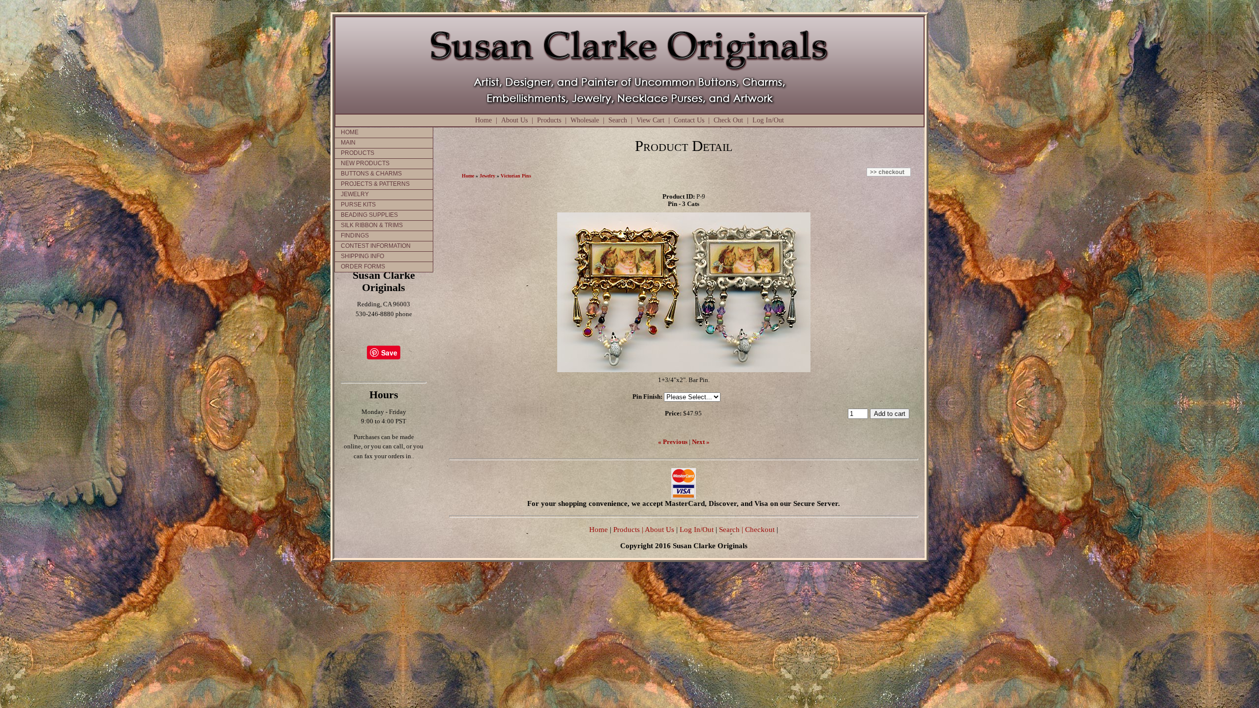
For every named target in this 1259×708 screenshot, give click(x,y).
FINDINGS (355, 235)
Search (617, 120)
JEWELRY (355, 194)
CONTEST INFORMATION (376, 245)
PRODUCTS (357, 152)
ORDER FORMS (363, 266)
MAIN (348, 142)
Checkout (760, 529)
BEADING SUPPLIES (369, 214)
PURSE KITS (358, 204)
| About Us (659, 529)
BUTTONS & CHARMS (371, 173)
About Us (514, 120)
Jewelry (487, 175)
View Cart (650, 120)
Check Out (728, 120)
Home (483, 120)
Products (549, 120)
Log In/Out (768, 120)
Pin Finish (646, 396)
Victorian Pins (516, 175)
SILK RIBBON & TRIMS (372, 225)
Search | (730, 529)
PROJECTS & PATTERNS (375, 183)
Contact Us (689, 120)
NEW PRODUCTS (365, 163)
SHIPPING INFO (362, 256)
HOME (350, 132)
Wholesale (584, 120)
